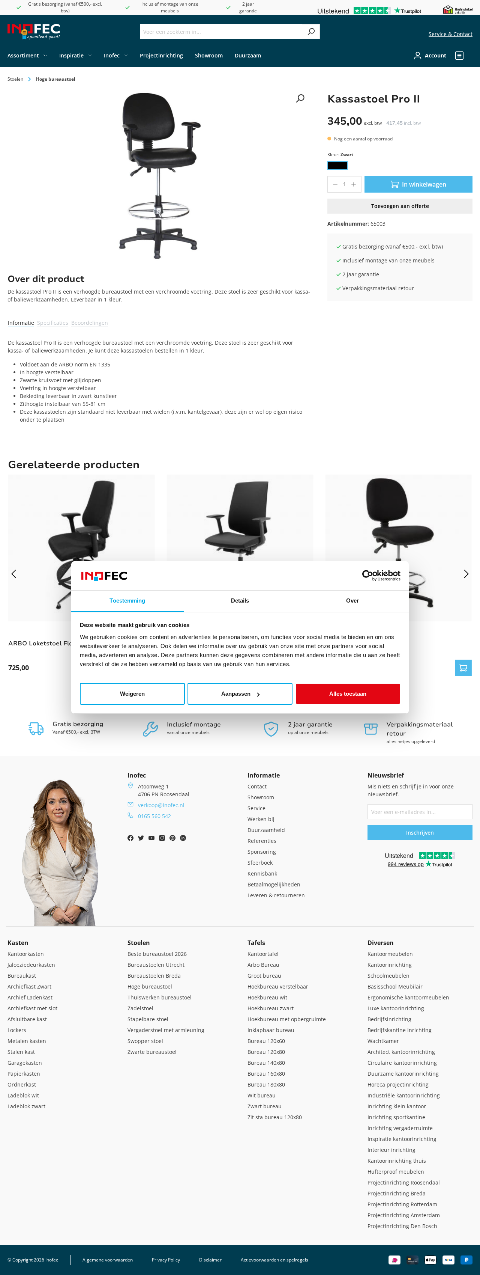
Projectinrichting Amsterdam (404, 1215)
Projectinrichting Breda (397, 1193)
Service (257, 808)
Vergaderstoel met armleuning (166, 1030)
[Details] (463, 668)
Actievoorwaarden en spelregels (274, 1260)
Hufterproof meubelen (396, 1171)
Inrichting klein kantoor (397, 1106)
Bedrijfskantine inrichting (400, 1030)
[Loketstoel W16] (398, 548)
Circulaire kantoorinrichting (402, 1062)
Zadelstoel (140, 1008)
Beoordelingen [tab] (89, 322)
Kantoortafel (263, 953)
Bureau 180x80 (266, 1084)
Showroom (261, 797)
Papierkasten (24, 1073)
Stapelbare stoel (148, 1019)
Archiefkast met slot (32, 1008)
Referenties (262, 840)
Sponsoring (262, 851)
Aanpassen (235, 693)
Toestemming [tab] (127, 600)
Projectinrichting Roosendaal (404, 1182)
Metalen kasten (27, 1040)
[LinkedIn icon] (183, 838)
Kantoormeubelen (390, 953)
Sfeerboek (260, 862)
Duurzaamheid (266, 829)
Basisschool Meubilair (395, 986)
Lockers (17, 1030)
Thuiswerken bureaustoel (160, 997)
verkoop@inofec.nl (161, 805)
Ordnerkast (22, 1084)
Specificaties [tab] (52, 322)
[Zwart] (337, 165)
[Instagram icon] (162, 838)
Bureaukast (22, 975)
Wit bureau (262, 1095)
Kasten (18, 943)
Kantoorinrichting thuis (397, 1160)
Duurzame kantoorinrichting (403, 1073)
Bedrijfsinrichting (389, 1019)
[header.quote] (459, 55)
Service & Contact (450, 34)
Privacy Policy (166, 1260)
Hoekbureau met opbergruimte (287, 1019)
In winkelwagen (424, 184)
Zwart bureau (265, 1106)
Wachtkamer (383, 1040)
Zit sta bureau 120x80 (275, 1117)
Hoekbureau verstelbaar (278, 986)
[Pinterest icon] (173, 838)
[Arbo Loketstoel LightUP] (240, 548)
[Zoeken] (311, 31)
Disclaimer (210, 1260)
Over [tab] (352, 600)
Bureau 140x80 (266, 1062)
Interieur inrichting (392, 1149)
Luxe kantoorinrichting (396, 1008)
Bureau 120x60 (266, 1040)
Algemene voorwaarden (107, 1260)
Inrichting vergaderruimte (400, 1128)
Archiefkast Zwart (29, 986)
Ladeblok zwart (26, 1106)
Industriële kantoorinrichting (404, 1095)
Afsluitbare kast (27, 1019)
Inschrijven (420, 832)
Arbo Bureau (263, 964)
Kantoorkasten (26, 953)
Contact (257, 786)
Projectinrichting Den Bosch (402, 1226)
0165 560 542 (154, 816)
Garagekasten (25, 1062)
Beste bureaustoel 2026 (157, 953)
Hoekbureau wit (267, 997)
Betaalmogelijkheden (274, 884)
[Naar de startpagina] (34, 31)
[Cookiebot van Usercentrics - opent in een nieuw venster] (367, 576)
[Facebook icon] (131, 838)
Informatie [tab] (21, 322)
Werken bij (261, 819)
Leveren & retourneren (276, 895)
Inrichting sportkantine (396, 1117)
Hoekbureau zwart (271, 1008)
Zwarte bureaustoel (152, 1051)
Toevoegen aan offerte (400, 205)
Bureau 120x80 (266, 1051)
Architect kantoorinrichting (401, 1051)
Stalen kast (21, 1051)
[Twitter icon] (142, 838)
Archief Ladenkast (30, 997)
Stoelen (139, 943)
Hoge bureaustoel (150, 986)
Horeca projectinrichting (398, 1084)
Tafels (256, 943)
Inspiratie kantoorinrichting (402, 1138)
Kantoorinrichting (390, 964)
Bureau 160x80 (266, 1073)
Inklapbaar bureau (271, 1030)
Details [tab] (240, 600)
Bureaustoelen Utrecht (156, 964)
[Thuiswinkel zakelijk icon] (457, 9)
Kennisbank (262, 873)
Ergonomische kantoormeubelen (408, 997)
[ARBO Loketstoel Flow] (81, 548)
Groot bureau (264, 975)
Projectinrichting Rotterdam (402, 1204)
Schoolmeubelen (389, 975)
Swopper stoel (145, 1040)
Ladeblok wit (23, 1095)
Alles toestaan (347, 693)
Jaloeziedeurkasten (31, 964)
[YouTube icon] (152, 838)
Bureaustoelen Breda (154, 975)
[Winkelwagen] (470, 55)
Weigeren (132, 693)
